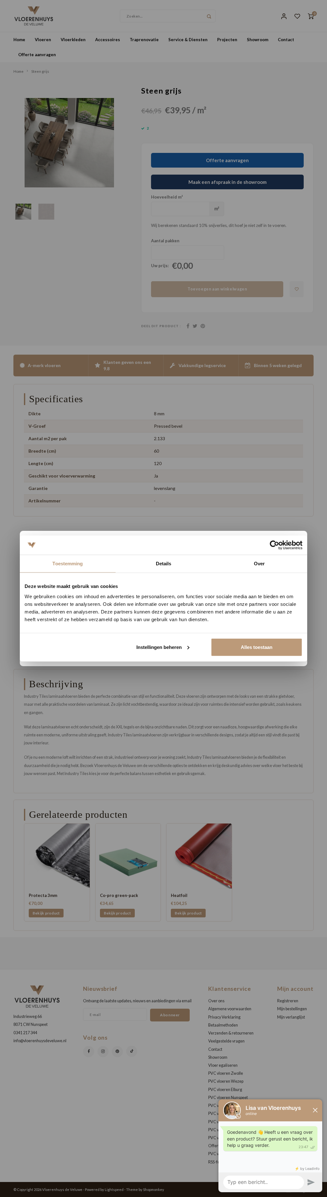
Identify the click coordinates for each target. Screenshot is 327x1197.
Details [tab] (163, 563)
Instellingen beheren (159, 647)
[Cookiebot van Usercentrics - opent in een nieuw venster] (274, 545)
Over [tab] (259, 563)
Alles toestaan (256, 647)
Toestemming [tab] (67, 563)
